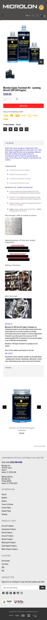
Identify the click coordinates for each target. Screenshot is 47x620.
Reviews (8, 367)
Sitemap (4, 514)
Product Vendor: (9, 124)
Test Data (5, 564)
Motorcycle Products (9, 542)
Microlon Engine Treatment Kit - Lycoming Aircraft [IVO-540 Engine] (22, 89)
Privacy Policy (6, 507)
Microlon (22, 611)
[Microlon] (23, 7)
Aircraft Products (8, 526)
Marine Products (7, 539)
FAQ (3, 570)
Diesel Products (7, 532)
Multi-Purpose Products (10, 549)
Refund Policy (6, 511)
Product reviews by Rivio (39, 446)
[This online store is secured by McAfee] (18, 601)
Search (4, 494)
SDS (3, 567)
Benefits (4, 497)
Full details (9, 143)
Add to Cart (24, 105)
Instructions (6, 560)
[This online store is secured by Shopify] (7, 601)
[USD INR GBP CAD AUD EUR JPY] (27, 15)
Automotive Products (9, 529)
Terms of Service (7, 504)
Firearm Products (7, 535)
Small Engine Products (9, 545)
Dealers (4, 501)
